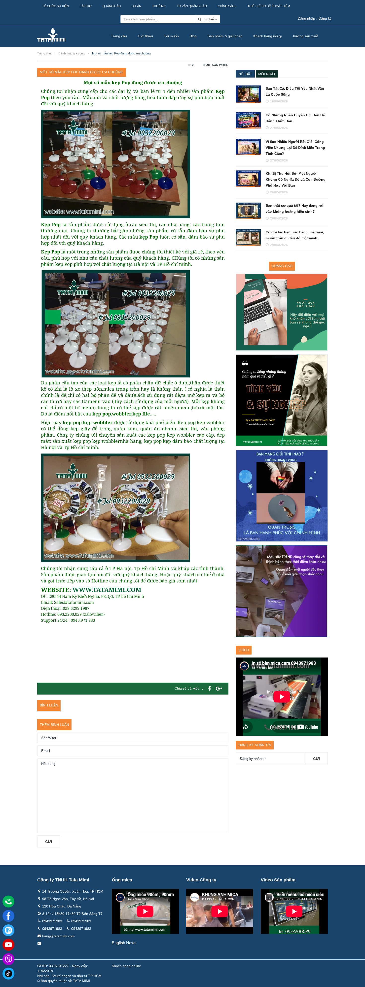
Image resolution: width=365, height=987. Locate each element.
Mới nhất (267, 74)
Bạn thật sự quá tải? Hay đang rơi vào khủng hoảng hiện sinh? (294, 208)
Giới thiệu (145, 36)
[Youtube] (8, 945)
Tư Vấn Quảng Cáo (192, 6)
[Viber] (8, 959)
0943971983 (52, 921)
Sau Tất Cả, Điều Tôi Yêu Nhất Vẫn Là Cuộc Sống (295, 91)
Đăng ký (325, 18)
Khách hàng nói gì (267, 36)
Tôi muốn (171, 36)
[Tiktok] (8, 974)
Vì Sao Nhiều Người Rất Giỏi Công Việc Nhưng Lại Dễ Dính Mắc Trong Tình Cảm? (295, 148)
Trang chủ (119, 36)
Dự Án (136, 6)
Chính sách (227, 6)
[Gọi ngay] (8, 902)
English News (124, 943)
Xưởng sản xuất (305, 36)
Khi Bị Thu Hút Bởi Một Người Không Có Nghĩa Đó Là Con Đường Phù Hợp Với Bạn (296, 179)
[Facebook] (8, 916)
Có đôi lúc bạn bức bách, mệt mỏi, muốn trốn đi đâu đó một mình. (295, 235)
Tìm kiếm (209, 19)
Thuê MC (159, 6)
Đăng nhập (306, 18)
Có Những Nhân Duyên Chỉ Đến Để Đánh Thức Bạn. (295, 118)
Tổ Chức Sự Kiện (55, 6)
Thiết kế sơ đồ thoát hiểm (269, 6)
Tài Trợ (86, 6)
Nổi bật (245, 74)
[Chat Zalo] (8, 930)
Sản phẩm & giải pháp (225, 36)
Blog (193, 36)
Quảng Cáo (112, 6)
